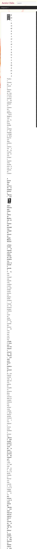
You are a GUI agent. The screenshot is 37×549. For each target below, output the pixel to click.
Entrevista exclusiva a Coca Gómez (11, 45)
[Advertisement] (22, 43)
